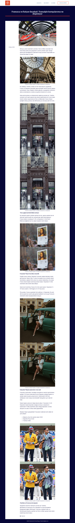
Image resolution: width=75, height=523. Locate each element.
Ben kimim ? (46, 2)
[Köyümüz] (7, 3)
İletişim (53, 2)
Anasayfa (39, 2)
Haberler (23, 516)
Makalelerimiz (63, 2)
